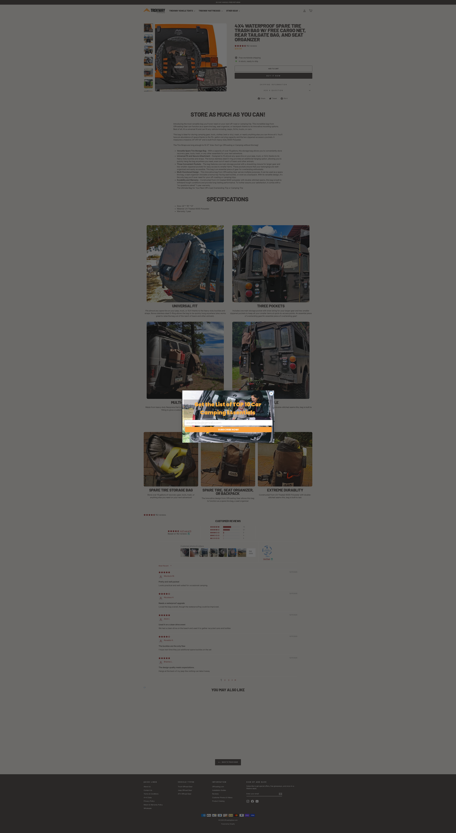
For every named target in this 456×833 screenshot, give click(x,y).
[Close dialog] (271, 393)
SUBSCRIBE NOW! (228, 429)
